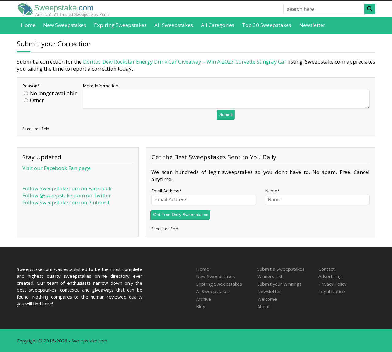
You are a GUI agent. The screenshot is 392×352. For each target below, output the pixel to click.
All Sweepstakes (173, 25)
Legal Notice (331, 291)
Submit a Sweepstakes (280, 269)
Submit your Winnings (279, 284)
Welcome (267, 299)
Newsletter (312, 25)
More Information (100, 86)
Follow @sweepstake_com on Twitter (66, 195)
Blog (200, 306)
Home (28, 25)
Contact (326, 269)
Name (271, 191)
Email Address (165, 191)
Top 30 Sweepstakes (266, 25)
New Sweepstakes (64, 25)
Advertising (330, 276)
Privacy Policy (332, 284)
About (263, 306)
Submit (226, 114)
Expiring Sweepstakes (120, 25)
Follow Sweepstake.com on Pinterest (66, 202)
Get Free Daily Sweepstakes (180, 214)
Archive (203, 299)
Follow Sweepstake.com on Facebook (66, 188)
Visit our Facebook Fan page (56, 168)
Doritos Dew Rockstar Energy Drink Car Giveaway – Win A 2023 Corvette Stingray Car (184, 61)
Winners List (270, 276)
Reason (29, 86)
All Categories (217, 25)
